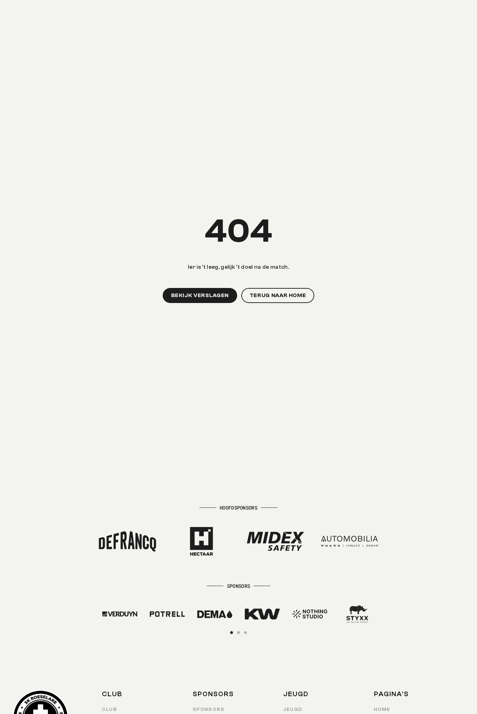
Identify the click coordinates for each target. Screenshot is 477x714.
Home (382, 709)
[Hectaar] (201, 541)
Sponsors (209, 709)
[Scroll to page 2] (238, 632)
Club (109, 709)
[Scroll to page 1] (232, 632)
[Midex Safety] (275, 541)
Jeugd (293, 709)
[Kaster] (119, 614)
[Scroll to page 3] (244, 632)
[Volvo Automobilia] (349, 541)
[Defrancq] (127, 541)
